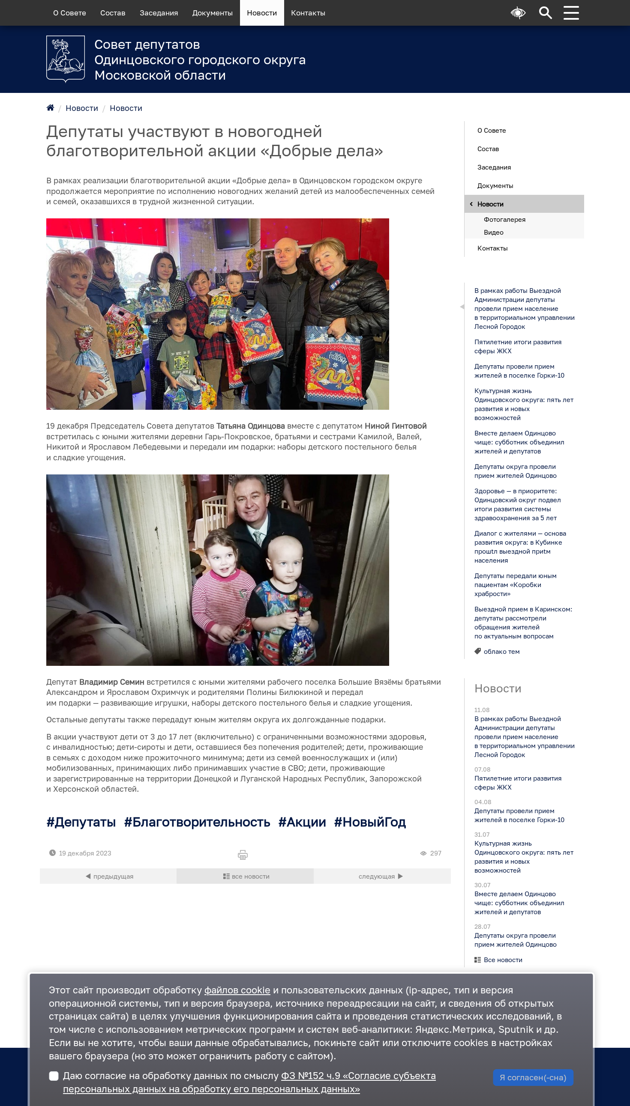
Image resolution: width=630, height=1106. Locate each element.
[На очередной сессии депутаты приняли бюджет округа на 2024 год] (108, 876)
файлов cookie (237, 990)
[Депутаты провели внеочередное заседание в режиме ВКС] (382, 876)
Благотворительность (201, 821)
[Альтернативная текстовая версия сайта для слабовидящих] (518, 13)
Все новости (503, 959)
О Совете (69, 13)
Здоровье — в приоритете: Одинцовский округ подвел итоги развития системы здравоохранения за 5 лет (517, 503)
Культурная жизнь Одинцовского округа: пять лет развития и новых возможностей (523, 403)
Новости (262, 13)
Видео (494, 232)
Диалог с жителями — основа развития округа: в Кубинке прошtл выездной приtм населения (520, 546)
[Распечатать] (245, 855)
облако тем (502, 651)
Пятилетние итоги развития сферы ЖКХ (517, 345)
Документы (212, 13)
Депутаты (85, 821)
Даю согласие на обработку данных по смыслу (249, 1082)
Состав (113, 13)
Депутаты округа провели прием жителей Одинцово (515, 470)
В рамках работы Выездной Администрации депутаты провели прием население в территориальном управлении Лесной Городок (524, 308)
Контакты (308, 13)
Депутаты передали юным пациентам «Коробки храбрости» (515, 584)
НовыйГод (374, 821)
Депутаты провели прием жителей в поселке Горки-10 (519, 370)
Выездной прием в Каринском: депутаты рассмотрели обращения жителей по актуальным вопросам (523, 622)
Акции (306, 821)
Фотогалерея (505, 219)
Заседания (159, 13)
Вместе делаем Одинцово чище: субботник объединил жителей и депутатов (519, 441)
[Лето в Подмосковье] (477, 54)
